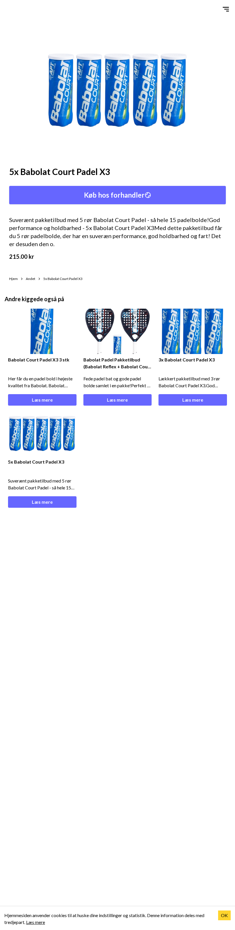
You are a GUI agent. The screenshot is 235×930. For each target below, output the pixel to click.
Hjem (13, 279)
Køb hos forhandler (114, 195)
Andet (30, 279)
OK (224, 915)
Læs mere (42, 399)
